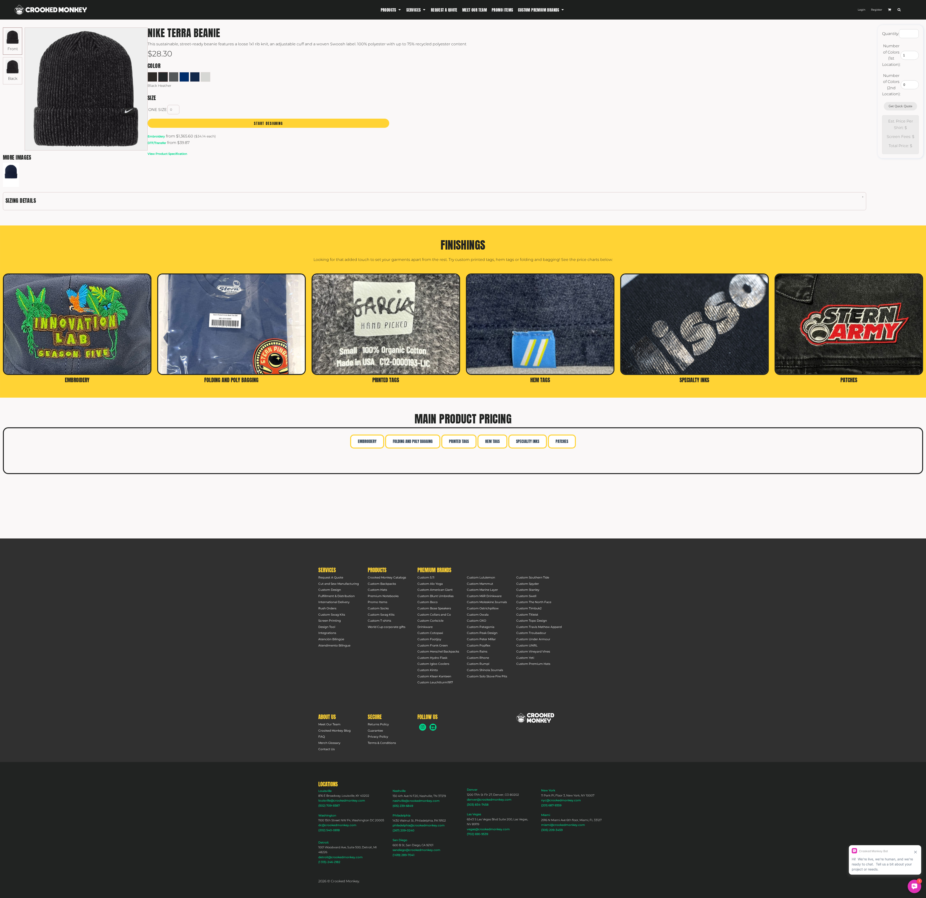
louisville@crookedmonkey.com (341, 800)
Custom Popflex (478, 645)
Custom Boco (427, 602)
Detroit (323, 842)
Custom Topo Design (531, 620)
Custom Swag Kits (331, 614)
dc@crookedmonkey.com (337, 825)
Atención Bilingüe (331, 639)
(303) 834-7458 (478, 804)
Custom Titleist (527, 614)
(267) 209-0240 (403, 830)
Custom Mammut (480, 583)
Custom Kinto (427, 670)
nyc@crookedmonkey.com (561, 800)
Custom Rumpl (478, 664)
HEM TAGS (492, 441)
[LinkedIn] (432, 727)
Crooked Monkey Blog (334, 730)
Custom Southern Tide (532, 577)
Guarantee (375, 730)
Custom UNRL (527, 645)
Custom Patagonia (480, 627)
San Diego (400, 840)
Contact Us (326, 749)
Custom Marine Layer (482, 590)
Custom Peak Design (482, 633)
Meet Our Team (329, 724)
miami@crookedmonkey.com (563, 825)
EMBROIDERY (367, 441)
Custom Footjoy (429, 639)
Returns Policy (378, 724)
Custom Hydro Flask (432, 658)
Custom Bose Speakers (434, 608)
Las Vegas (474, 814)
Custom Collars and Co (434, 614)
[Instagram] (422, 727)
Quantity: (890, 33)
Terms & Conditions (382, 743)
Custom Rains (477, 651)
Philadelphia (401, 815)
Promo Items (377, 602)
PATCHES (562, 441)
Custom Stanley (527, 590)
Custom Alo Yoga (430, 583)
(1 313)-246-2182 (329, 862)
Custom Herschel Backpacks (438, 651)
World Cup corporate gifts (386, 627)
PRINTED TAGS (459, 441)
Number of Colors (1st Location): (891, 55)
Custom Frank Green (432, 645)
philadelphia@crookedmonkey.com (419, 825)
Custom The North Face (533, 602)
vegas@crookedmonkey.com (488, 829)
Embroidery (156, 136)
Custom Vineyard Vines (533, 651)
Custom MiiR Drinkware (484, 596)
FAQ (321, 736)
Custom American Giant (435, 590)
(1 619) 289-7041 (403, 855)
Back (12, 78)
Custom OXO (476, 620)
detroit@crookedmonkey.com (340, 857)
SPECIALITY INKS (527, 441)
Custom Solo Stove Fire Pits (487, 676)
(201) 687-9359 (551, 805)
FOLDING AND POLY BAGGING (413, 441)
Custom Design (329, 590)
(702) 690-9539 (477, 834)
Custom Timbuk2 (529, 608)
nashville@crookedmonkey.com (416, 801)
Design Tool (326, 627)
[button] (391, 10)
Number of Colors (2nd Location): (891, 84)
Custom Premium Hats (533, 664)
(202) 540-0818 (329, 830)
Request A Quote (330, 577)
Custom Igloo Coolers (433, 664)
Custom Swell (526, 596)
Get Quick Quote (900, 106)
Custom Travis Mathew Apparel (539, 627)
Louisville (325, 791)
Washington (327, 815)
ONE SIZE (157, 109)
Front (12, 49)
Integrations (327, 633)
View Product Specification (167, 154)
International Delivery (334, 602)
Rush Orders (327, 608)
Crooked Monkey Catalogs (387, 577)
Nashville (399, 791)
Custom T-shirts (379, 620)
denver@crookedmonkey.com (489, 799)
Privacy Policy (378, 736)
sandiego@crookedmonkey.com (416, 850)
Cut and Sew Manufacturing (338, 583)
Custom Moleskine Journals (487, 602)
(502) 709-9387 (329, 805)
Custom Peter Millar (481, 639)
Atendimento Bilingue (334, 645)
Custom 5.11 (425, 577)
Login (861, 9)
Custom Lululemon (481, 577)
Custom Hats (377, 590)
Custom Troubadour (531, 633)
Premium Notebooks (383, 596)
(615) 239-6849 (403, 806)
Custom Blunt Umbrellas (435, 596)
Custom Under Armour (533, 639)
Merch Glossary (329, 743)
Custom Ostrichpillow (483, 608)
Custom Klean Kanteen (434, 676)
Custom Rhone (478, 658)
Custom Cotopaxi (430, 633)
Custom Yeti (525, 658)
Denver (472, 789)
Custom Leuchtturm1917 (435, 682)
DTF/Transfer (157, 143)
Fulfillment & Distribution (336, 596)
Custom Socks (378, 608)
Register (876, 9)
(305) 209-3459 (552, 830)
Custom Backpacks (382, 583)
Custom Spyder (527, 583)
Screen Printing (329, 620)
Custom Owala (478, 614)
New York (548, 790)
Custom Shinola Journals (485, 670)
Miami (545, 815)
